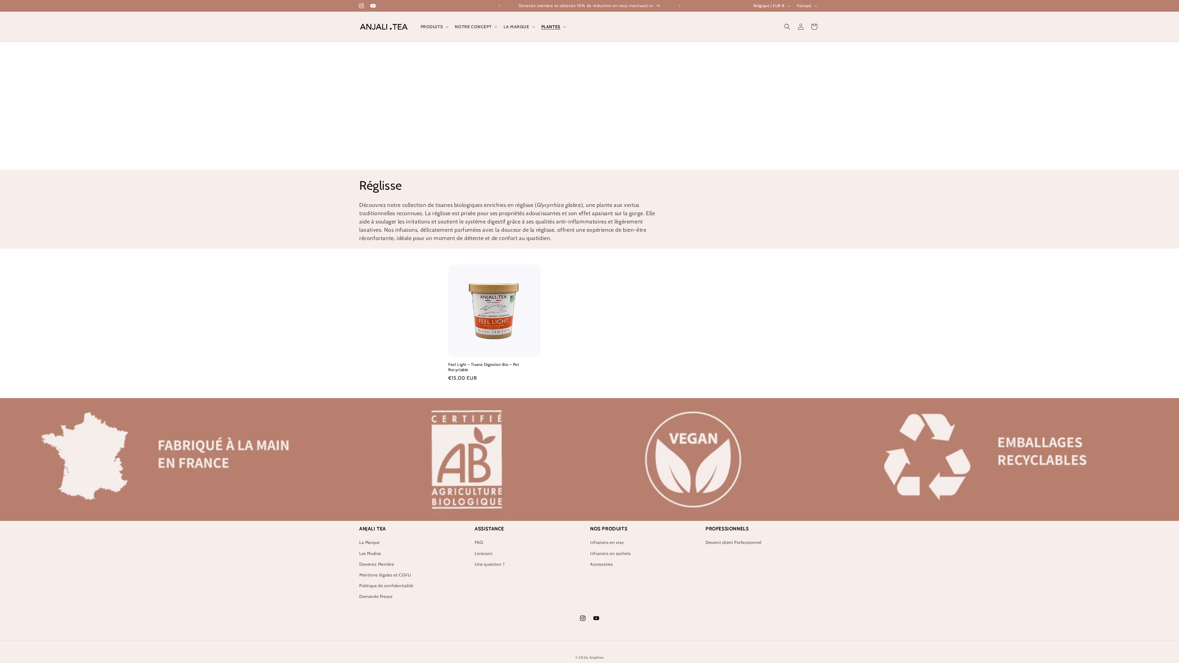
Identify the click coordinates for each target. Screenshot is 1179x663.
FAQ (479, 542)
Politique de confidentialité (386, 585)
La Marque (369, 542)
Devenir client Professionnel (733, 542)
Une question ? (489, 564)
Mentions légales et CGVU (385, 575)
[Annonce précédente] (499, 6)
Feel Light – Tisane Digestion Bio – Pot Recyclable (483, 367)
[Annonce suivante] (679, 6)
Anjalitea (597, 657)
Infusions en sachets (610, 553)
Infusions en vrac (607, 542)
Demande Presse (375, 596)
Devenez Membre (376, 564)
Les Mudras (370, 553)
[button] (434, 26)
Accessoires (601, 564)
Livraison (483, 553)
